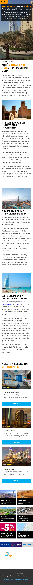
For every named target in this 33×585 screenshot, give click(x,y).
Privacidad (18, 579)
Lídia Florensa (26, 576)
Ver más (16, 404)
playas (17, 304)
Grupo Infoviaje (9, 576)
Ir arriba (25, 579)
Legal (12, 579)
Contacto (7, 579)
